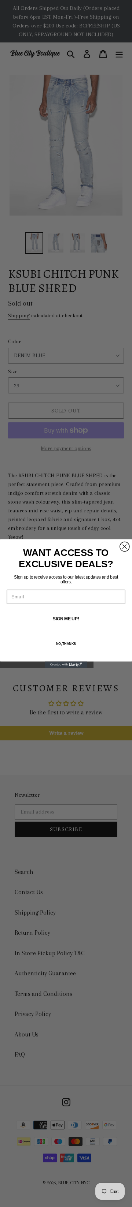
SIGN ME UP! (66, 619)
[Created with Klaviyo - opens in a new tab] (66, 665)
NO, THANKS (66, 644)
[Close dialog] (124, 546)
